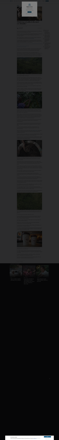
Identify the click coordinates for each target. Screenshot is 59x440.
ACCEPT (47, 436)
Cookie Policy (34, 438)
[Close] (53, 437)
